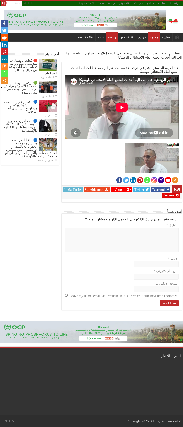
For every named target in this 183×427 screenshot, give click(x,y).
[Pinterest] (140, 180)
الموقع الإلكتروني (166, 283)
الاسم (173, 258)
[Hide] (1, 87)
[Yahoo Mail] (161, 180)
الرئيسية (175, 3)
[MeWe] (4, 59)
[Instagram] (154, 180)
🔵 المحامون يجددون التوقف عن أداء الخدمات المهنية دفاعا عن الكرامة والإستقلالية (21, 125)
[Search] (3, 3)
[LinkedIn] (133, 180)
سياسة (162, 3)
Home (178, 53)
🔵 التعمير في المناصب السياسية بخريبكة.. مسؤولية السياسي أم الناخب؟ (21, 106)
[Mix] (4, 66)
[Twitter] (25, 3)
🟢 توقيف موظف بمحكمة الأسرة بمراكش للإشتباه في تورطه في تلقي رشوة (21, 87)
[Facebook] (28, 3)
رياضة (111, 3)
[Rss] (31, 3)
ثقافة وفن (124, 3)
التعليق (172, 225)
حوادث (138, 3)
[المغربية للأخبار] (172, 21)
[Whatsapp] (147, 180)
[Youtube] (168, 180)
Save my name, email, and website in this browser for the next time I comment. (124, 296)
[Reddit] (4, 37)
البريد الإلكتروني (166, 271)
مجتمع (150, 3)
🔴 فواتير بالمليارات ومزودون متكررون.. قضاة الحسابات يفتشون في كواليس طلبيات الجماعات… (30, 67)
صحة (101, 3)
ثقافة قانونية (86, 3)
